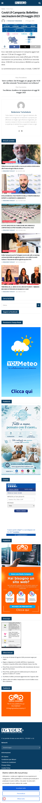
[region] (21, 786)
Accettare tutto (21, 788)
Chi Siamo (4, 757)
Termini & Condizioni (8, 762)
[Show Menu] (2, 3)
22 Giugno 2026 (21, 200)
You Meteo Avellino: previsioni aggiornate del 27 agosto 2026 (20, 676)
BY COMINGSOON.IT (21, 535)
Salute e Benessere (9, 162)
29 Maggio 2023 (29, 21)
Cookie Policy (5, 768)
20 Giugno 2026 (21, 230)
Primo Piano (9, 9)
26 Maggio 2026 (21, 291)
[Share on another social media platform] (36, 46)
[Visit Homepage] (21, 3)
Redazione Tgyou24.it (9, 171)
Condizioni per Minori (8, 759)
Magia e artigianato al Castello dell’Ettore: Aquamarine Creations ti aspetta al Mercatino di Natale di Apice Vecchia (20, 663)
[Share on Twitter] (25, 46)
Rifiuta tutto (21, 799)
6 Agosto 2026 (21, 171)
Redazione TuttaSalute (15, 21)
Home (3, 9)
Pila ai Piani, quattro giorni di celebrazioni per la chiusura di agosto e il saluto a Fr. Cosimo (20, 673)
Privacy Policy (6, 765)
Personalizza (21, 793)
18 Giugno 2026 (21, 262)
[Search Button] (40, 3)
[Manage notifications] (4, 798)
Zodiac (18, 647)
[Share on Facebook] (14, 46)
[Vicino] (40, 771)
